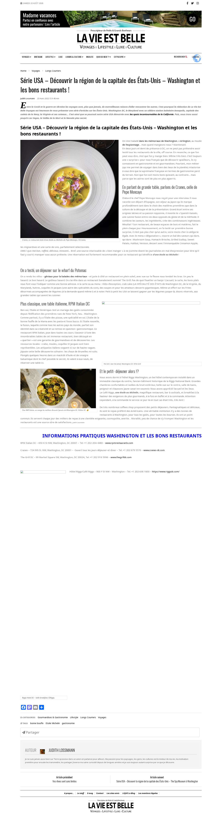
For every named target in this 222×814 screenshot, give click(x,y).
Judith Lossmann (27, 98)
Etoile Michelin (53, 723)
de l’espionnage (130, 144)
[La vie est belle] (111, 812)
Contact (99, 793)
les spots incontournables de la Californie (152, 114)
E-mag (90, 793)
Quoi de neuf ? (102, 56)
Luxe (60, 56)
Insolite (89, 56)
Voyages (26, 56)
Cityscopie (119, 56)
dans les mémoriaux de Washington (158, 140)
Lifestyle (49, 56)
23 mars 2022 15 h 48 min (48, 98)
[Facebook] (187, 3)
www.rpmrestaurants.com (119, 442)
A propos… (69, 793)
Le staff (80, 793)
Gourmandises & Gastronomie (53, 717)
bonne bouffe (36, 723)
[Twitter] (192, 3)
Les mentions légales (148, 793)
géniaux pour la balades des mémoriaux (65, 276)
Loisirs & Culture (74, 56)
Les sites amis (113, 793)
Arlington (185, 140)
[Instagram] (197, 3)
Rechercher (179, 56)
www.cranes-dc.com (154, 450)
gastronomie (68, 723)
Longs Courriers (88, 717)
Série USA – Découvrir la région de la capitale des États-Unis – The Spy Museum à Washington (157, 781)
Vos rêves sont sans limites (65, 781)
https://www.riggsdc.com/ (165, 471)
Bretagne (38, 56)
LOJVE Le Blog (128, 793)
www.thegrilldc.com (121, 457)
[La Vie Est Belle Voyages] (111, 40)
